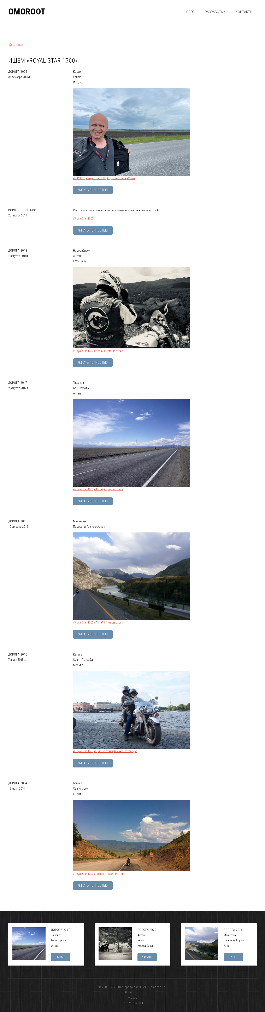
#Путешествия (116, 178)
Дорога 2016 (17, 521)
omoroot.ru (159, 987)
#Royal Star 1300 (96, 178)
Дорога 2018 (17, 250)
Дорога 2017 (17, 383)
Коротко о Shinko (22, 210)
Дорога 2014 (17, 783)
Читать (61, 957)
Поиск (20, 45)
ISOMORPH (132, 1003)
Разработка (215, 12)
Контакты (244, 12)
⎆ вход (132, 997)
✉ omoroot (133, 992)
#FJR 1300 (79, 178)
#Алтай (98, 351)
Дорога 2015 (17, 654)
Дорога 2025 (17, 72)
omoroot (27, 11)
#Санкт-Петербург (125, 751)
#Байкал (99, 874)
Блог (190, 12)
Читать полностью (93, 190)
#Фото (130, 178)
